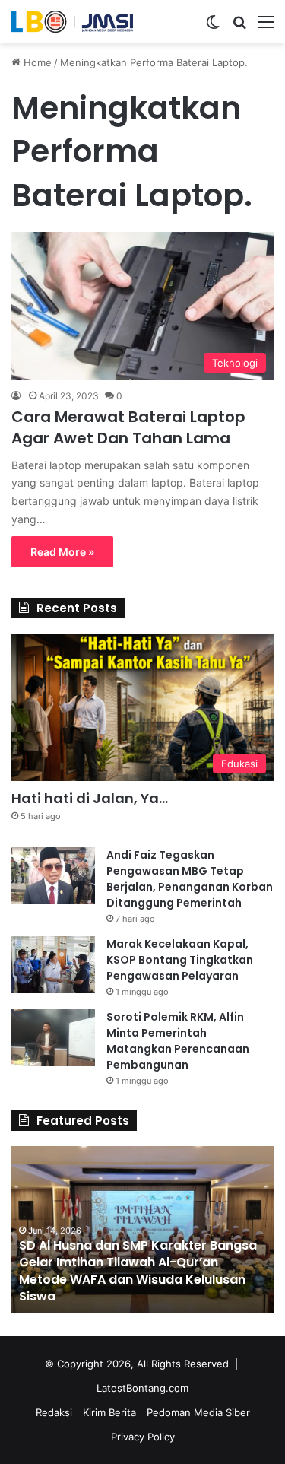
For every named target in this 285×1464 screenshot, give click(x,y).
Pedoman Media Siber (198, 1412)
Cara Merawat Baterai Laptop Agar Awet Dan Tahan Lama (128, 427)
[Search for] (239, 27)
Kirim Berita (109, 1412)
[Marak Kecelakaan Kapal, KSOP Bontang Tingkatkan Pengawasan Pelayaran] (53, 964)
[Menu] (266, 27)
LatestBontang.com (142, 1388)
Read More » (62, 551)
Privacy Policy (143, 1437)
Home (36, 62)
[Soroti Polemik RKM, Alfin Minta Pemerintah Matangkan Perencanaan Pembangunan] (53, 1037)
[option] (142, 1229)
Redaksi (54, 1412)
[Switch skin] (212, 27)
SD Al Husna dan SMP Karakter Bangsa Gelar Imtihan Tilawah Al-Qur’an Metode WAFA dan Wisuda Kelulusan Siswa (138, 1271)
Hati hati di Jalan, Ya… (89, 798)
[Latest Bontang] (72, 22)
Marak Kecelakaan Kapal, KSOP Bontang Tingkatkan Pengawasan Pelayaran (179, 959)
